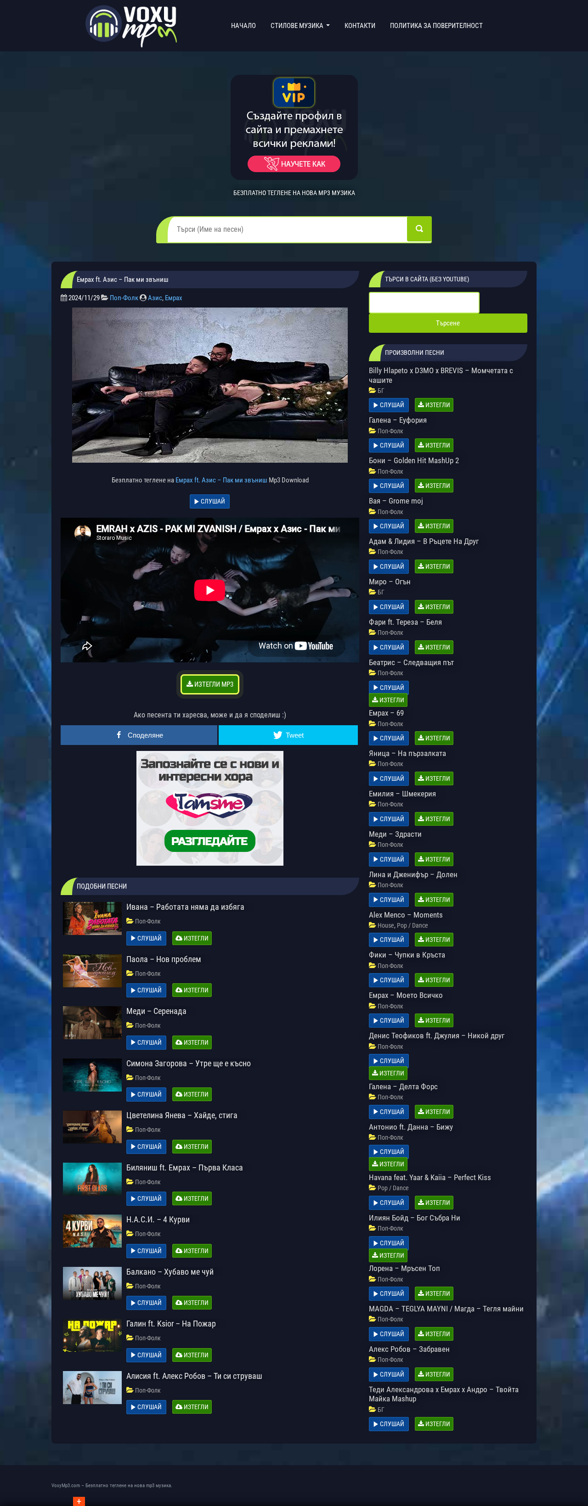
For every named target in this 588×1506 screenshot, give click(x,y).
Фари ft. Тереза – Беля (405, 622)
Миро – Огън (390, 581)
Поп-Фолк (124, 298)
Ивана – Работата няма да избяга (185, 907)
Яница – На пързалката (407, 753)
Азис (155, 298)
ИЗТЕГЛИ (195, 938)
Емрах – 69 (386, 712)
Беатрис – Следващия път (411, 662)
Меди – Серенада (156, 1011)
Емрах (173, 298)
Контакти (360, 26)
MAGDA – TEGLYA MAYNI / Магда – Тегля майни (446, 1308)
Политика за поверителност (436, 26)
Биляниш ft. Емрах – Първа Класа (184, 1167)
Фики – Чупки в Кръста (407, 954)
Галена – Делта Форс (403, 1086)
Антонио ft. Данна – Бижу (411, 1126)
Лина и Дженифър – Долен (413, 874)
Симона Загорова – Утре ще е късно (188, 1063)
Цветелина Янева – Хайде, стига (181, 1115)
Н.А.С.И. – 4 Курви (158, 1219)
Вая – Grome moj (396, 500)
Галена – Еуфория (398, 420)
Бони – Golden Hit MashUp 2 (414, 460)
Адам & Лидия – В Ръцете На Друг (424, 541)
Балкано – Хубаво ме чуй (170, 1271)
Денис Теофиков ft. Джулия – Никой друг (436, 1035)
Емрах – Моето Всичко (406, 995)
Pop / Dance (412, 925)
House (386, 925)
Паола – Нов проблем (163, 959)
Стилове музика (298, 26)
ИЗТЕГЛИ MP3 (213, 684)
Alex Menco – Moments (406, 914)
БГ (381, 390)
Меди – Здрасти (395, 834)
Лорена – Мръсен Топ (404, 1268)
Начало (245, 25)
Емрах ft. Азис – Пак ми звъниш (221, 480)
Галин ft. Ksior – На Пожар (171, 1323)
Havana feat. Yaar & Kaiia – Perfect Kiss (430, 1177)
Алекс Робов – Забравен (409, 1349)
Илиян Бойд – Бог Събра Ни (414, 1217)
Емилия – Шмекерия (402, 793)
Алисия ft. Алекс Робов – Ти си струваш (194, 1376)
